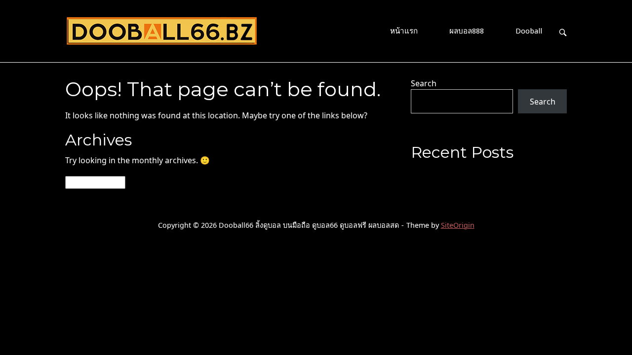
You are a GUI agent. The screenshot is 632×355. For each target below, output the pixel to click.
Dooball (528, 31)
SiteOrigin (457, 225)
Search (423, 83)
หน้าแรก (404, 31)
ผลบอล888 (466, 31)
